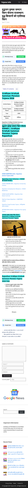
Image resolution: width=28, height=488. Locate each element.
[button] (19, 2)
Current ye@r (6, 379)
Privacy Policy (9, 483)
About (14, 483)
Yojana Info (6, 2)
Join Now (21, 56)
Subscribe (21, 61)
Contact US (20, 483)
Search (5, 409)
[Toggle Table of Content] (16, 89)
